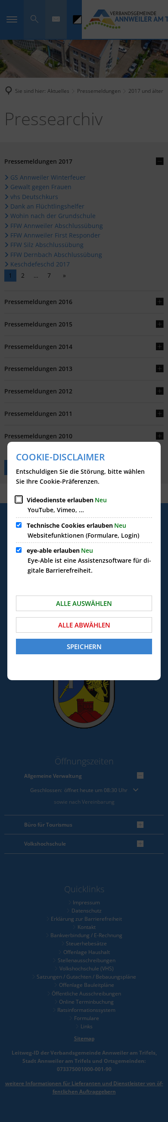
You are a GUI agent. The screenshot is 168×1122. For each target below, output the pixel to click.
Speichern (84, 646)
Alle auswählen (84, 603)
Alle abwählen (84, 625)
